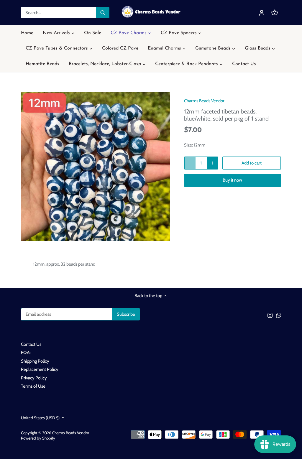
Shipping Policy (35, 361)
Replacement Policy (39, 369)
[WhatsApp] (278, 315)
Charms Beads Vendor (204, 100)
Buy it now (232, 180)
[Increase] (212, 163)
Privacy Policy (34, 378)
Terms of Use (33, 386)
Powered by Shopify (38, 438)
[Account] (261, 13)
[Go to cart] (274, 13)
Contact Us (31, 344)
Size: (188, 145)
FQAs (26, 352)
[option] (95, 166)
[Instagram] (270, 315)
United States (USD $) (40, 417)
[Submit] (102, 12)
